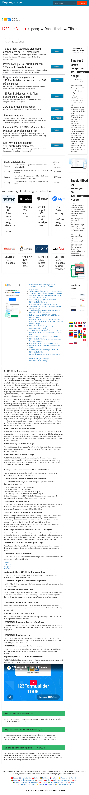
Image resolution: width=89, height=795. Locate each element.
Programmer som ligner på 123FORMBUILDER (45, 330)
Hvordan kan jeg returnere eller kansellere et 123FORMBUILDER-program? (44, 312)
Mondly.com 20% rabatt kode (44, 261)
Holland (54, 778)
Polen (36, 778)
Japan (25, 782)
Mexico (40, 780)
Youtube (7, 569)
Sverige (41, 784)
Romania (63, 778)
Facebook (7, 564)
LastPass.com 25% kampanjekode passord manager (63, 262)
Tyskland (45, 778)
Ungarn (32, 784)
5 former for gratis (13, 115)
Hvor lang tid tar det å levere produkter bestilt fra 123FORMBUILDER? (45, 296)
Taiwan (44, 782)
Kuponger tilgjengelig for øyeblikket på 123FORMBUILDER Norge (42, 301)
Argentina (66, 780)
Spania (15, 778)
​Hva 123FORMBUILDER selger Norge (42, 285)
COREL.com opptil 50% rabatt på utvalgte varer (44, 216)
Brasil (17, 782)
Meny (83, 3)
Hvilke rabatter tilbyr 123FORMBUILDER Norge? (46, 291)
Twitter (6, 562)
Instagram (7, 566)
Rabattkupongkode (64, 784)
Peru (75, 780)
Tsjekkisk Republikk (27, 780)
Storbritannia (26, 778)
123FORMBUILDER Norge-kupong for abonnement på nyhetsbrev (42, 327)
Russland (50, 784)
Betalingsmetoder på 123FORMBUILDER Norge (46, 293)
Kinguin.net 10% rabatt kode (28, 261)
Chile (48, 780)
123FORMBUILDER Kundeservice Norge (43, 304)
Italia (15, 780)
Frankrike (73, 778)
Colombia (56, 780)
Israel (65, 782)
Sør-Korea (34, 782)
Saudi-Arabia (54, 782)
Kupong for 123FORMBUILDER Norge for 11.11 (46, 337)
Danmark (22, 784)
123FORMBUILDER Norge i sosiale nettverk (44, 319)
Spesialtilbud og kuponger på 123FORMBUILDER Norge (39, 359)
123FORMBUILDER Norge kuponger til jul (43, 343)
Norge (72, 782)
